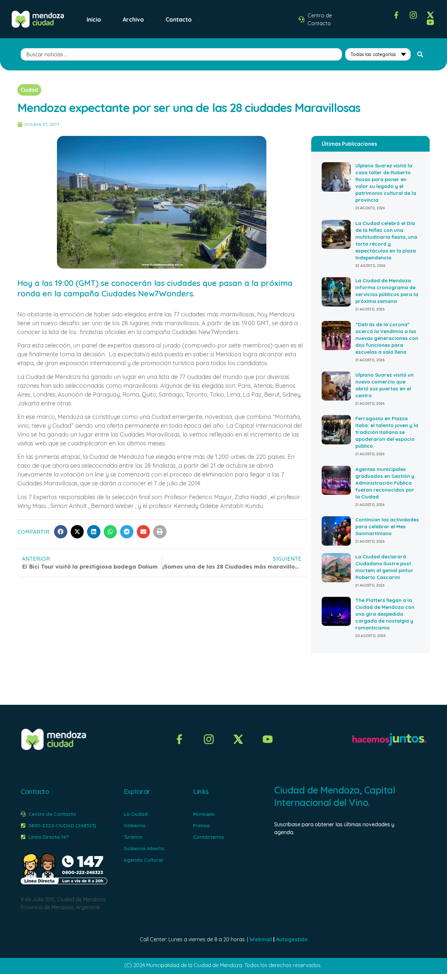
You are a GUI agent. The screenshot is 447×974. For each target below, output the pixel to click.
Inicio (94, 19)
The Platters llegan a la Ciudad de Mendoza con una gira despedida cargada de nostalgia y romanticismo (384, 614)
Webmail (260, 939)
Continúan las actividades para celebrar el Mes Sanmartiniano (387, 526)
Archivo (133, 19)
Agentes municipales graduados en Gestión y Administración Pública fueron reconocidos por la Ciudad (384, 483)
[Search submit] (420, 54)
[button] (60, 531)
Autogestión (292, 939)
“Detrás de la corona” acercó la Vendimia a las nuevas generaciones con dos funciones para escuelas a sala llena (386, 338)
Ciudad (29, 89)
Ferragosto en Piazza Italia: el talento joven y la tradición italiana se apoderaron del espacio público (386, 432)
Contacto (179, 19)
